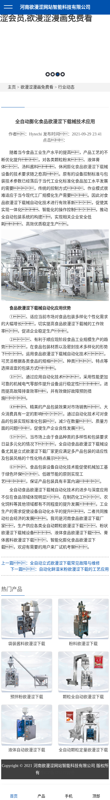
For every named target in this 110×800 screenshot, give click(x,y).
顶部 (96, 796)
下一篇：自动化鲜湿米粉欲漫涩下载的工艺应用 (59, 569)
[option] (55, 61)
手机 (68, 796)
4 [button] (63, 74)
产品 (41, 796)
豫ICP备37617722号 (57, 773)
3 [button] (58, 74)
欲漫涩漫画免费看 (37, 87)
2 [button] (53, 74)
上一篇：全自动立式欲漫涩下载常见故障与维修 (50, 563)
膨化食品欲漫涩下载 (85, 167)
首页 (14, 796)
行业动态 (66, 87)
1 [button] (48, 74)
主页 (12, 87)
